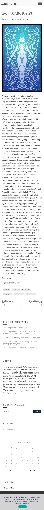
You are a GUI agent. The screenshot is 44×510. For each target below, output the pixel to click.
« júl (11, 470)
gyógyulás (8, 294)
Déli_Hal (16, 289)
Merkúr (32, 375)
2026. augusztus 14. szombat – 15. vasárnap (20, 348)
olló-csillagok (13, 381)
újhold (14, 393)
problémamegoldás (12, 384)
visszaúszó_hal (19, 390)
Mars (25, 375)
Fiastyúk (6, 373)
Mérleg (6, 378)
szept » (32, 470)
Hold (19, 372)
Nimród (32, 379)
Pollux (34, 381)
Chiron (7, 289)
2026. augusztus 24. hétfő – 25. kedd (17, 328)
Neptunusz (25, 379)
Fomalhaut (27, 289)
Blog (26, 19)
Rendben (22, 507)
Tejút (6, 390)
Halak (13, 373)
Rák (37, 384)
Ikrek (36, 372)
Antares (36, 367)
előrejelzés (32, 369)
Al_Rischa (12, 367)
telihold (12, 391)
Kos (11, 376)
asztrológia (7, 369)
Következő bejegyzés (35, 302)
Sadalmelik (32, 294)
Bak (22, 369)
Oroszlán (23, 381)
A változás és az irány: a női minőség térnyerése (22, 338)
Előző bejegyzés (8, 302)
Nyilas (5, 381)
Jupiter (5, 376)
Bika (26, 369)
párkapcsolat (24, 384)
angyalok (31, 367)
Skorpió (7, 387)
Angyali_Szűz (21, 367)
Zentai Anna (9, 3)
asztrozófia (16, 369)
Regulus (32, 384)
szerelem (32, 387)
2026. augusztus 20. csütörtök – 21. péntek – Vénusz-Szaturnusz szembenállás (20, 333)
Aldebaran (6, 367)
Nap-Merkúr (18, 379)
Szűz (37, 387)
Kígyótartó (17, 376)
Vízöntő (7, 393)
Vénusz (28, 390)
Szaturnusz (23, 387)
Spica (14, 387)
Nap (12, 378)
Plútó (30, 381)
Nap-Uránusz (20, 294)
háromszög (28, 373)
